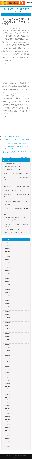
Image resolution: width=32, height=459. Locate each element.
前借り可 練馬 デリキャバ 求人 (12, 204)
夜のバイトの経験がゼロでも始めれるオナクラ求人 (16, 166)
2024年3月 (7, 309)
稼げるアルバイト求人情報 (16, 9)
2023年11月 (7, 320)
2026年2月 (7, 245)
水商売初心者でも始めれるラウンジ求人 (14, 163)
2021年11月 (7, 386)
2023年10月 (7, 322)
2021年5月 (7, 402)
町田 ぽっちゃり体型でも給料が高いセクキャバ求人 (16, 201)
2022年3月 (7, 375)
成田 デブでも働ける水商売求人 (12, 182)
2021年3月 (7, 408)
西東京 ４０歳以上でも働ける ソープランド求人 (16, 232)
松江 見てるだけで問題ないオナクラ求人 (14, 220)
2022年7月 (7, 364)
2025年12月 (7, 251)
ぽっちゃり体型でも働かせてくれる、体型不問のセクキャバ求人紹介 (16, 178)
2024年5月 (7, 303)
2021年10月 (7, 388)
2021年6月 (7, 399)
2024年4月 (7, 306)
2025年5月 (7, 270)
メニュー (4, 14)
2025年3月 (7, 276)
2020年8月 (7, 427)
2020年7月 (7, 430)
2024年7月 (7, 298)
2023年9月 (7, 325)
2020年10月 (7, 422)
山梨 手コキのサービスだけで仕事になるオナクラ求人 (16, 208)
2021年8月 (7, 394)
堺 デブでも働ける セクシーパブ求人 (14, 169)
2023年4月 (7, 339)
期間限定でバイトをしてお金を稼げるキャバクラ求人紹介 (16, 224)
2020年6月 (7, 433)
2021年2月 (7, 411)
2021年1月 (7, 413)
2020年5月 (7, 435)
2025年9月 (7, 259)
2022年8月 (7, 361)
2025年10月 (7, 256)
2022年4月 (7, 372)
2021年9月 (7, 391)
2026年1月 (7, 248)
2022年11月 (7, 353)
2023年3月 (7, 342)
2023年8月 (7, 328)
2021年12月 (7, 383)
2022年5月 (7, 369)
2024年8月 (7, 295)
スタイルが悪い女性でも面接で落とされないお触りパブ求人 (16, 187)
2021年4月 (7, 405)
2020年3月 (7, 441)
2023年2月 (7, 344)
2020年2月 (7, 444)
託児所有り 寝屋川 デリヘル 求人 (12, 229)
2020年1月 (7, 446)
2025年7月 (7, 265)
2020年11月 (7, 419)
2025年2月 (7, 278)
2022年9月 (7, 358)
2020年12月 (7, 416)
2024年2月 (7, 311)
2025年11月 (7, 254)
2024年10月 (7, 289)
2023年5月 (7, 336)
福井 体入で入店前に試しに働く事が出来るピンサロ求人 (14, 143)
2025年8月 (7, 262)
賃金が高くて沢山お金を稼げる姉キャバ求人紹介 (15, 199)
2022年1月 (7, 380)
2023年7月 (7, 331)
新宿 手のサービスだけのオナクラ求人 (14, 227)
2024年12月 (7, 284)
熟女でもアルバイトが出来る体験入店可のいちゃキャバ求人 (16, 195)
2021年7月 (7, 397)
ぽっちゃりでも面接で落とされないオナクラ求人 (15, 190)
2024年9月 (7, 292)
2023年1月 (7, 347)
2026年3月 (7, 243)
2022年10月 (7, 355)
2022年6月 (7, 366)
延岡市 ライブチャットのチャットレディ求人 (20, 160)
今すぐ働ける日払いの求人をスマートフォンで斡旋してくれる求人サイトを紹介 (16, 213)
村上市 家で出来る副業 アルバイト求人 (10, 136)
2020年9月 (7, 424)
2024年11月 (7, 287)
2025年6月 (7, 267)
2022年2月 (7, 377)
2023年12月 (7, 317)
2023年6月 (7, 333)
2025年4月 (7, 273)
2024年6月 (7, 300)
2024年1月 (7, 314)
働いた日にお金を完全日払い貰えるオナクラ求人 (15, 217)
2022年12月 (7, 350)
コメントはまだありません (15, 28)
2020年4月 (7, 438)
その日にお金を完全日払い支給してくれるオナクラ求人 (16, 173)
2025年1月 (7, 281)
